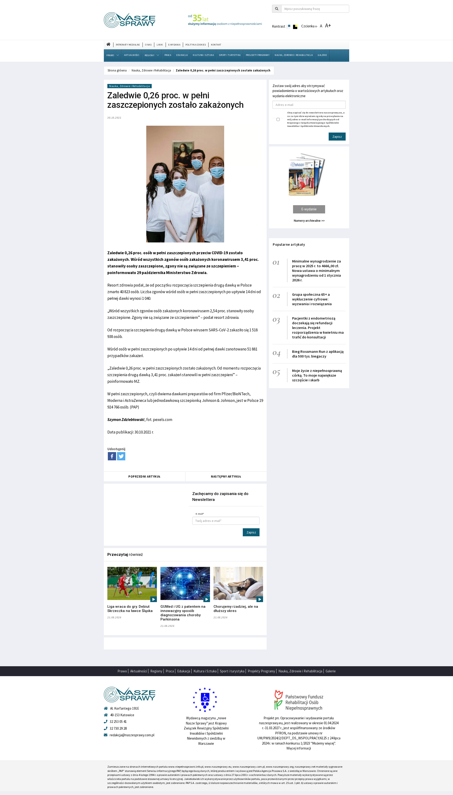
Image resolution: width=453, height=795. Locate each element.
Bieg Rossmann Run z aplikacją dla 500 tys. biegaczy (318, 353)
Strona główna (117, 70)
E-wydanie (309, 209)
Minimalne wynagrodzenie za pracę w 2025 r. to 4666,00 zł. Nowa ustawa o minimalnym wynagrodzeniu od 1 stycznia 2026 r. (316, 270)
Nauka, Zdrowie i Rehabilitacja (294, 55)
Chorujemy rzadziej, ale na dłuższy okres (236, 608)
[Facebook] (112, 456)
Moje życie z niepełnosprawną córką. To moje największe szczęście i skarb (317, 375)
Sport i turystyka (230, 55)
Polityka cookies (195, 44)
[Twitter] (121, 456)
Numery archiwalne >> (309, 220)
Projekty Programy (258, 55)
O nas (148, 44)
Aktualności (131, 55)
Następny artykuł (226, 477)
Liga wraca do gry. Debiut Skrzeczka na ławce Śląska (130, 608)
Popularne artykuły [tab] (289, 244)
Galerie (322, 55)
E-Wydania (174, 44)
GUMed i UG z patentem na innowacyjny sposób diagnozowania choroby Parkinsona (183, 612)
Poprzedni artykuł (144, 477)
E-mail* (200, 513)
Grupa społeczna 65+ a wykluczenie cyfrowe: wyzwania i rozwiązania (312, 299)
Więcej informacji (298, 748)
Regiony (150, 55)
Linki (160, 44)
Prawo (110, 55)
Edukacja (182, 55)
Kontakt (216, 44)
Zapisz (251, 532)
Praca (167, 55)
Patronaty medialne (128, 44)
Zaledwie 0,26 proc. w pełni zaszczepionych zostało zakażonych (223, 70)
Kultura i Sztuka (203, 55)
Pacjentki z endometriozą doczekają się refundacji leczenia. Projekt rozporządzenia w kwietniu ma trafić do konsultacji (318, 327)
